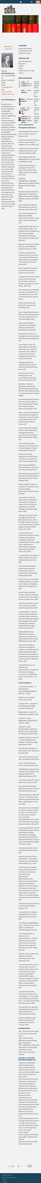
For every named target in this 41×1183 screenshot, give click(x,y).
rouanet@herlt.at (7, 87)
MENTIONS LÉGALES (7, 1175)
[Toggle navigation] (32, 9)
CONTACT (4, 1180)
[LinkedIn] (8, 2)
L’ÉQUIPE (4, 1182)
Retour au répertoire (9, 48)
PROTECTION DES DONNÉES (9, 1177)
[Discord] (17, 2)
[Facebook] (2, 2)
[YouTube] (14, 2)
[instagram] (11, 2)
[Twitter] (5, 2)
